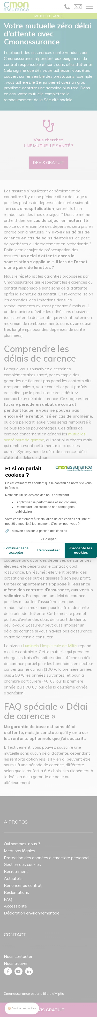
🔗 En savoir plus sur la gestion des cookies (36, 531)
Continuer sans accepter (16, 550)
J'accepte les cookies (80, 550)
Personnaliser (48, 550)
